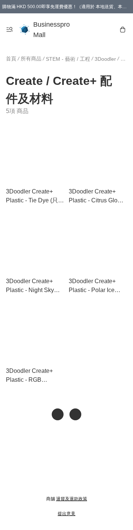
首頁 (11, 59)
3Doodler (105, 59)
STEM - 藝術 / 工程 (68, 59)
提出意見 (66, 513)
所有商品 (31, 59)
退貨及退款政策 (71, 498)
